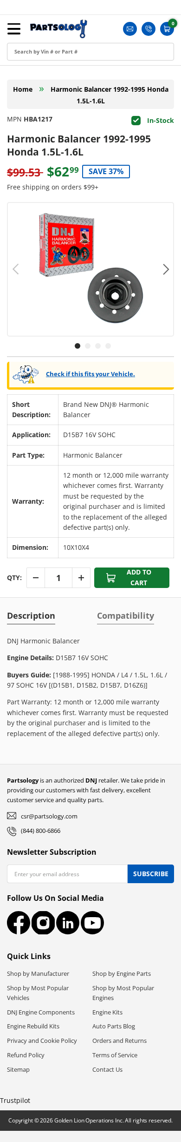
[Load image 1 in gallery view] (77, 346)
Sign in (20, 38)
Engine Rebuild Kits (33, 1026)
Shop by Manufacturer (38, 973)
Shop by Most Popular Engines (123, 993)
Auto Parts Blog (113, 1026)
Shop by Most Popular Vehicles (38, 993)
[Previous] (16, 269)
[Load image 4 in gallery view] (108, 346)
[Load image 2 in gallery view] (87, 346)
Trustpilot (15, 1100)
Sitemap (18, 1069)
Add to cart (139, 577)
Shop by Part (30, 79)
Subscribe (150, 873)
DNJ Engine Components (41, 1012)
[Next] (165, 269)
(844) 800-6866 (40, 830)
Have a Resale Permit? (44, 142)
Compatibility (125, 615)
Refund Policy (26, 1055)
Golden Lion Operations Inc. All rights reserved (112, 1120)
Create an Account (38, 58)
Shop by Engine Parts (121, 973)
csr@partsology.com (49, 816)
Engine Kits (107, 1012)
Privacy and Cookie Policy (42, 1040)
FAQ (16, 121)
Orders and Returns (119, 1040)
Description (31, 615)
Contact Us (107, 1069)
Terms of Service (114, 1055)
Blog (16, 100)
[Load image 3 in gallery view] (98, 346)
